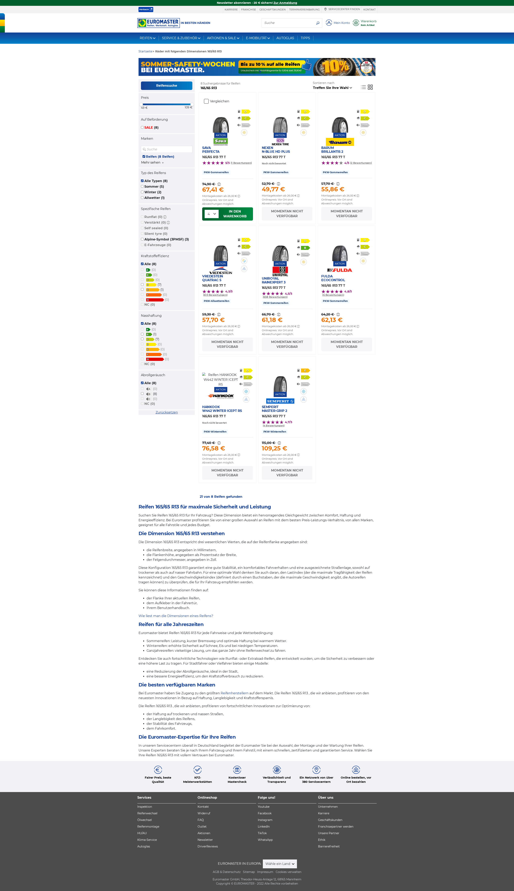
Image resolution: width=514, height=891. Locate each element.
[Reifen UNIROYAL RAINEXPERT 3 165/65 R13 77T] (280, 249)
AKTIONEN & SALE (221, 38)
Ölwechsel (144, 820)
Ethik (321, 840)
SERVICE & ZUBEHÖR (179, 38)
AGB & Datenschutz (227, 872)
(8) (151, 127)
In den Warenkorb (235, 214)
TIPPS (305, 38)
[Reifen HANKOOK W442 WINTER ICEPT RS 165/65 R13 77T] (220, 380)
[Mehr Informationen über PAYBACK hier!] (146, 9)
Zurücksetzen (167, 412)
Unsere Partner (328, 833)
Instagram (265, 820)
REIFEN (146, 38)
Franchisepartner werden (335, 826)
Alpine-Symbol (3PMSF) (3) (166, 239)
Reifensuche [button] (166, 86)
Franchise (248, 9)
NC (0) (149, 305)
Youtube (263, 807)
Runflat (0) (153, 217)
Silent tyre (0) (155, 234)
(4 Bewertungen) (274, 425)
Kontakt (369, 9)
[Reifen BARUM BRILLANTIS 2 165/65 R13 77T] (339, 121)
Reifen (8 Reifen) (160, 157)
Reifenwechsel (147, 813)
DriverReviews (208, 846)
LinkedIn (264, 826)
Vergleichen (219, 101)
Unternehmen (328, 807)
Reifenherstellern (235, 693)
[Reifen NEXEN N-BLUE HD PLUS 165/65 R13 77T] (280, 121)
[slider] (141, 104)
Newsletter (205, 840)
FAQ (201, 820)
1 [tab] (248, 72)
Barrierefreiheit (329, 846)
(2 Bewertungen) (361, 162)
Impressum (265, 872)
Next (372, 67)
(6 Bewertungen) (333, 294)
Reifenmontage (148, 826)
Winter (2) (152, 192)
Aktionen (204, 833)
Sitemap (249, 872)
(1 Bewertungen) (241, 162)
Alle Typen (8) (156, 181)
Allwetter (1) (154, 198)
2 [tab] (254, 72)
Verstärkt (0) (155, 222)
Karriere (231, 9)
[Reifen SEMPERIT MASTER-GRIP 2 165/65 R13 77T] (280, 380)
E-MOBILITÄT (256, 38)
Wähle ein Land (278, 864)
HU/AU (142, 833)
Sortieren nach (324, 83)
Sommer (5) (154, 186)
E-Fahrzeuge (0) (157, 245)
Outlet (202, 826)
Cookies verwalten (288, 872)
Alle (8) (150, 264)
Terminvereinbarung (304, 9)
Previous (142, 67)
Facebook (264, 813)
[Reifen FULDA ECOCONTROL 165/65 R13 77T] (339, 249)
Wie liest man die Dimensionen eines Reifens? (176, 616)
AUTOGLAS (285, 38)
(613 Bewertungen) (215, 294)
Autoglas (143, 846)
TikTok (262, 833)
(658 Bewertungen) (275, 296)
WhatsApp (265, 840)
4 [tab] (266, 72)
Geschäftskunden (272, 9)
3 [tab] (260, 72)
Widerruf (204, 813)
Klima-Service (147, 840)
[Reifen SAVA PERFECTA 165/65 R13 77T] (220, 121)
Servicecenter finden (344, 9)
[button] (164, 217)
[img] (189, 149)
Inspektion (144, 807)
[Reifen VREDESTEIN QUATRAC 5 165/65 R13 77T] (220, 249)
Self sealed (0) (156, 228)
